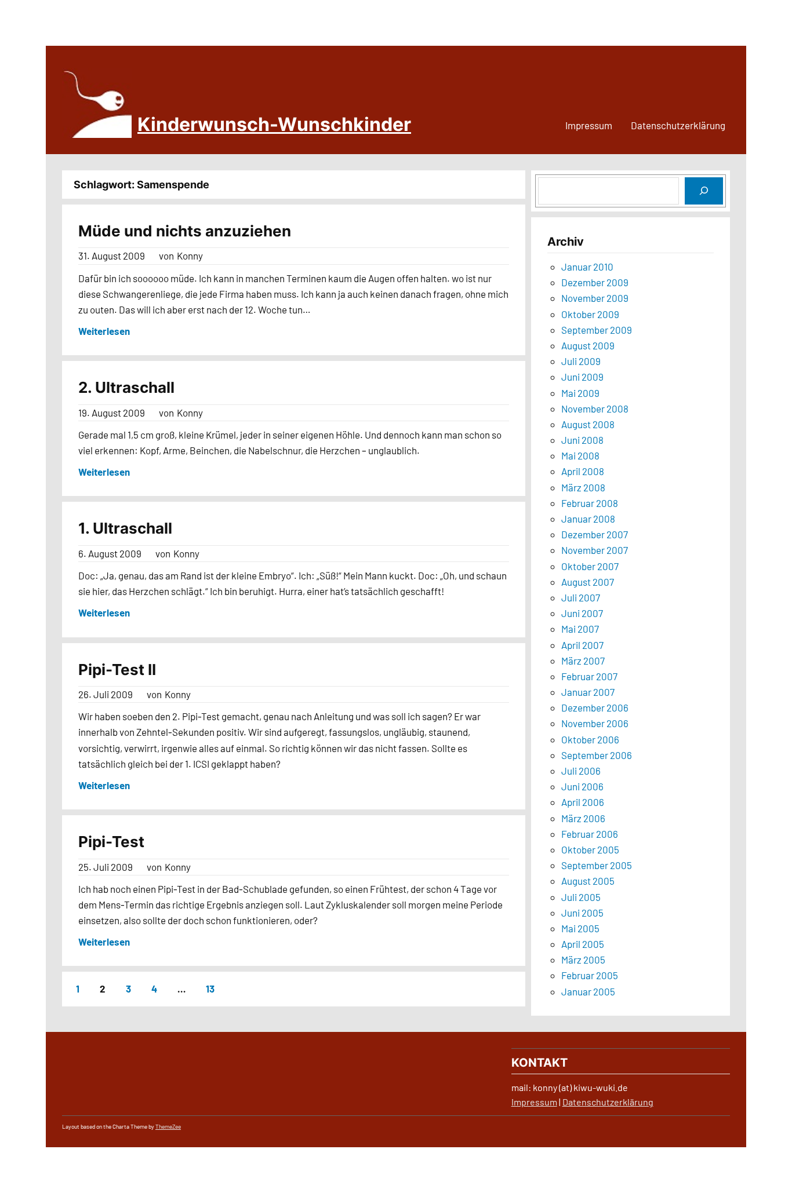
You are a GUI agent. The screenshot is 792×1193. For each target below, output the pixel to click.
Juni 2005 (582, 912)
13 (210, 988)
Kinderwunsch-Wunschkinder (274, 124)
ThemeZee (168, 1126)
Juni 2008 (582, 440)
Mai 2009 (580, 393)
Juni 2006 (582, 786)
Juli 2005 (581, 897)
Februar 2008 (589, 503)
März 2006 (583, 818)
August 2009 (588, 345)
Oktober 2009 (590, 314)
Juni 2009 (582, 376)
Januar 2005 (588, 991)
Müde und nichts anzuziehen (184, 231)
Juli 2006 (581, 770)
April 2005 (582, 944)
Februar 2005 (589, 975)
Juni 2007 (582, 613)
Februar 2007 (589, 676)
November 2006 (594, 723)
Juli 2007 (580, 597)
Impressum (534, 1101)
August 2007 (587, 582)
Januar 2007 (588, 692)
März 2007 (583, 660)
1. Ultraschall (125, 528)
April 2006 (582, 802)
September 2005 (596, 865)
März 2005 (583, 959)
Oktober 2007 (590, 566)
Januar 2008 (588, 518)
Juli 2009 (581, 361)
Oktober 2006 (590, 739)
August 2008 (588, 424)
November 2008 (594, 408)
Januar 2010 (587, 266)
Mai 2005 (580, 928)
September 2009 (596, 329)
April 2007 (582, 645)
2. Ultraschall (126, 387)
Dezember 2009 (594, 282)
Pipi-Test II (117, 669)
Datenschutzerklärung (607, 1101)
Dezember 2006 (594, 707)
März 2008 (583, 487)
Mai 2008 (580, 455)
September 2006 (596, 755)
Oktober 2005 (590, 849)
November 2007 (594, 550)
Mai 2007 (580, 628)
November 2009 (594, 298)
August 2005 (588, 880)
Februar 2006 (589, 834)
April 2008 (582, 471)
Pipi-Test (111, 842)
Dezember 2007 (594, 534)
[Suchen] (704, 191)
